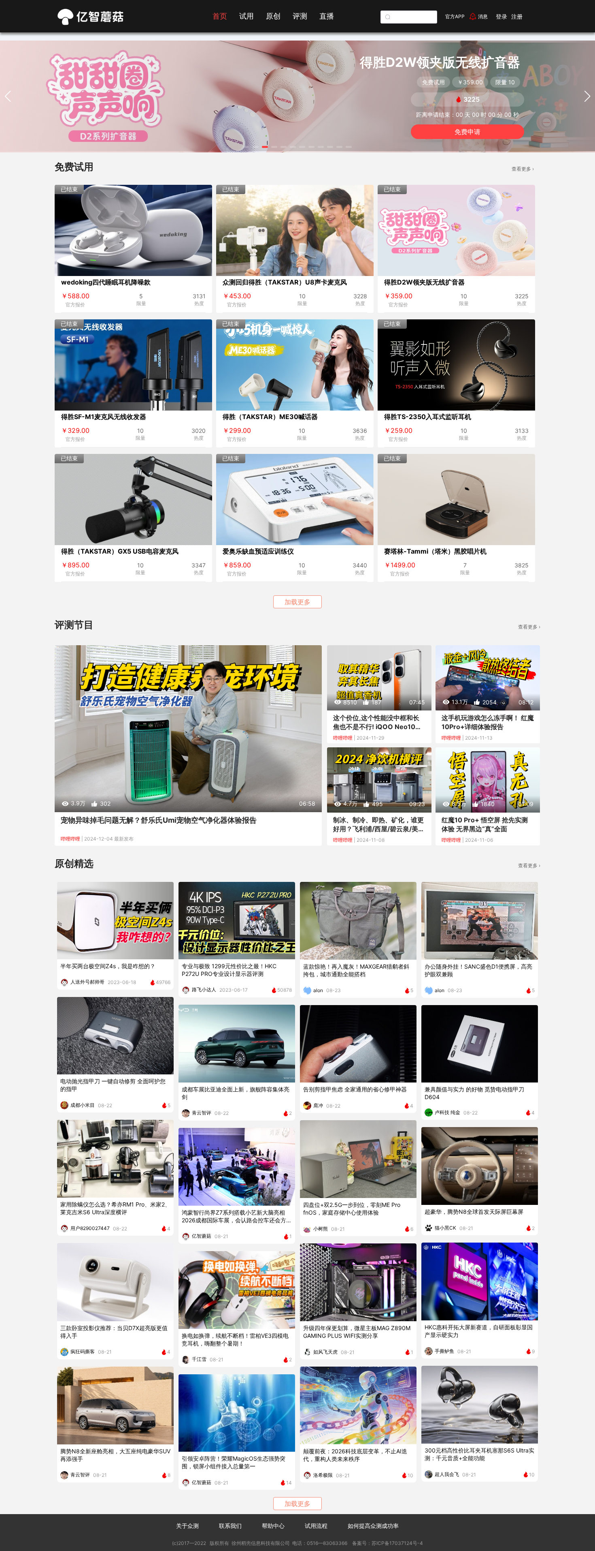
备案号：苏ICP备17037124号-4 (387, 1543)
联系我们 (230, 1525)
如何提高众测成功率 (373, 1525)
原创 (273, 16)
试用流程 (316, 1525)
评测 (300, 16)
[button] (246, 147)
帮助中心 (273, 1525)
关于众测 (187, 1525)
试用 (246, 16)
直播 (326, 16)
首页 (219, 16)
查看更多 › (523, 169)
